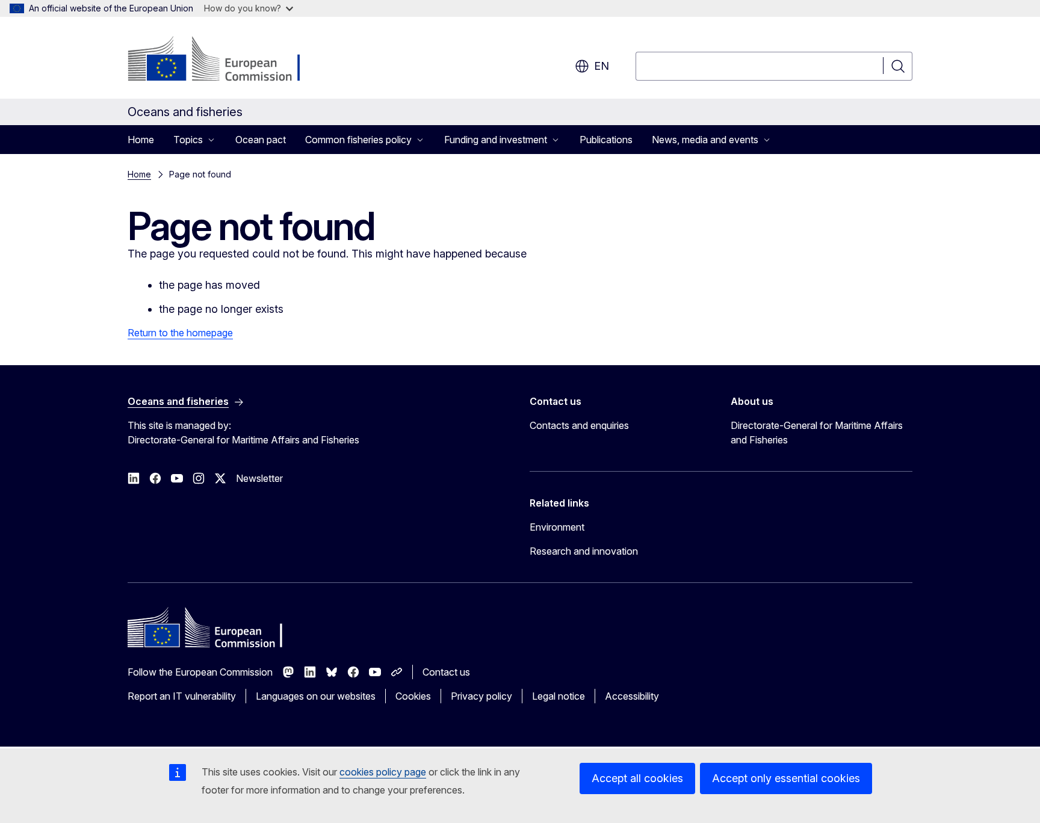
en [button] (601, 66)
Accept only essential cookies (786, 778)
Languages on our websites (316, 696)
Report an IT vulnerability (182, 696)
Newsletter (259, 478)
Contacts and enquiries (579, 425)
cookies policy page (382, 772)
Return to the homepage (180, 333)
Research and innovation (584, 551)
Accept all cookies (637, 778)
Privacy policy (481, 696)
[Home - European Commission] (225, 60)
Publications (606, 140)
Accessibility (632, 696)
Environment (557, 527)
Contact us (446, 672)
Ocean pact (260, 140)
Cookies (413, 696)
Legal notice (558, 696)
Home (141, 140)
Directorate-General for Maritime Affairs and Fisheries (817, 432)
